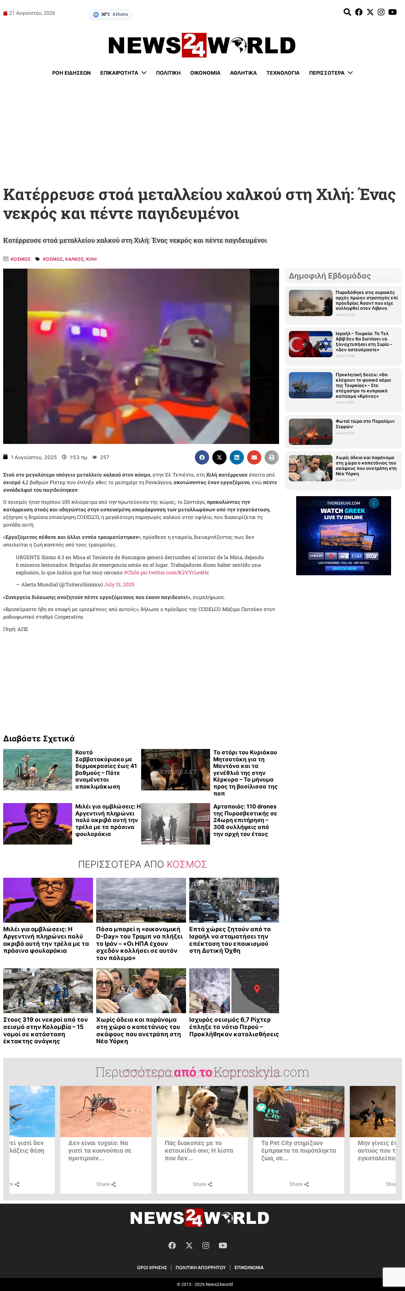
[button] (202, 457)
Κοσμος (20, 259)
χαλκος (74, 259)
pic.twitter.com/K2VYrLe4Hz (174, 572)
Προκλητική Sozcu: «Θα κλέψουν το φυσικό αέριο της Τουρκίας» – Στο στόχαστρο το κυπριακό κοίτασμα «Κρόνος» (363, 385)
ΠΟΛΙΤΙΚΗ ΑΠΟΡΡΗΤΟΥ (201, 1267)
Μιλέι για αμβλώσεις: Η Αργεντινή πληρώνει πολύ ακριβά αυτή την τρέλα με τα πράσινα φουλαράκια (108, 820)
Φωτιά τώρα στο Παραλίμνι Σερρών (365, 423)
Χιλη (91, 259)
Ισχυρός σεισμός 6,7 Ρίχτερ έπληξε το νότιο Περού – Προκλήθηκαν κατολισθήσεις (234, 1027)
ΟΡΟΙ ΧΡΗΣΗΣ (152, 1267)
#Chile (131, 572)
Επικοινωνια (249, 1267)
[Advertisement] (202, 131)
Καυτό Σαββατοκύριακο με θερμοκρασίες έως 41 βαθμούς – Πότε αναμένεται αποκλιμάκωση (106, 769)
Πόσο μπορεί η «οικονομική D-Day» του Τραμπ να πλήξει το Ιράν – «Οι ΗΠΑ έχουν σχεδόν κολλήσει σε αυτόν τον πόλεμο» (139, 944)
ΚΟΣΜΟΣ (53, 259)
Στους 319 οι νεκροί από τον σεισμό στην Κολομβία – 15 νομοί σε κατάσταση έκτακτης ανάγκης (45, 1030)
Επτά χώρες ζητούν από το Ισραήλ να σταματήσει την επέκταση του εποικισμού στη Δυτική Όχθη (230, 940)
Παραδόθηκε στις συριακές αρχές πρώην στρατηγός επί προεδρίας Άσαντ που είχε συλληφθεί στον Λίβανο (367, 300)
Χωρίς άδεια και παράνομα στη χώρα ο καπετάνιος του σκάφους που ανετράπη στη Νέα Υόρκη (138, 1030)
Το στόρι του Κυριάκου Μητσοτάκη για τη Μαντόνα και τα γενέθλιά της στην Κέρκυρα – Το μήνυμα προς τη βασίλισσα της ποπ (245, 773)
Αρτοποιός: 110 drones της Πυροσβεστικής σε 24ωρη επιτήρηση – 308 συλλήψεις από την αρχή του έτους (245, 820)
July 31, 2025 (119, 584)
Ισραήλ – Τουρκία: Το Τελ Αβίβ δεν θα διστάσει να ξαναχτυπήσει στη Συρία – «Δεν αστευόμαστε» (364, 341)
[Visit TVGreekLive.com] (343, 535)
